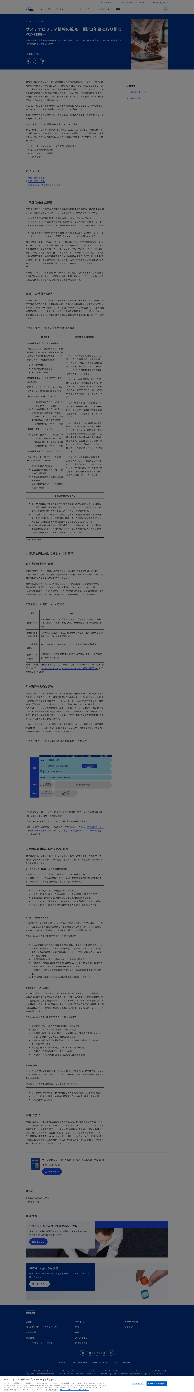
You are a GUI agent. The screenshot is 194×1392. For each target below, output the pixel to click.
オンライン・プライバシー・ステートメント (74, 1390)
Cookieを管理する (137, 1384)
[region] (97, 1384)
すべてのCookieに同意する (157, 1384)
